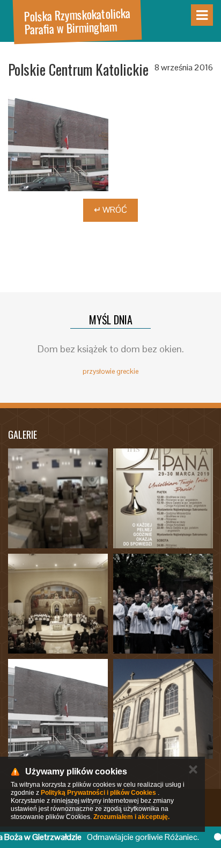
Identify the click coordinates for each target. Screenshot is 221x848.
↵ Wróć (110, 209)
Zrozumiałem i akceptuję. (131, 817)
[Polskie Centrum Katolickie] (58, 141)
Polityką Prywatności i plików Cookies (98, 792)
